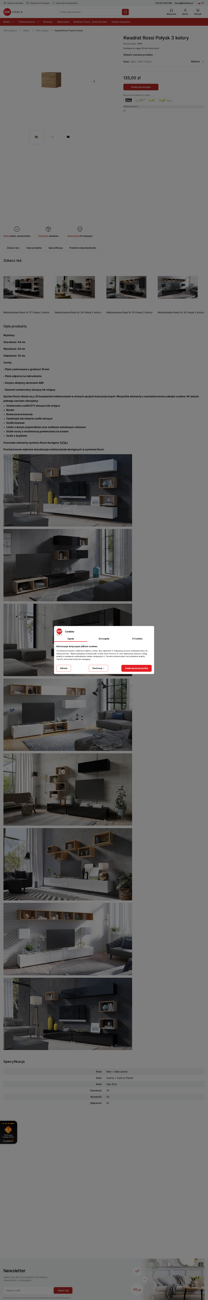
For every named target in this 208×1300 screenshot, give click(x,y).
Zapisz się (63, 1290)
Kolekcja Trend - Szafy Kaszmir (90, 22)
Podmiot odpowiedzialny (82, 247)
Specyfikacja (56, 247)
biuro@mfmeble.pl (184, 3)
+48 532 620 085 (163, 3)
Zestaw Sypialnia (121, 22)
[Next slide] (94, 81)
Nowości (48, 22)
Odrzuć (63, 668)
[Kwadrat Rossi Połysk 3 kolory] (51, 81)
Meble (7, 22)
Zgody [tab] (70, 638)
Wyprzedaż (63, 22)
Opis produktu (34, 247)
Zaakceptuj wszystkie (136, 668)
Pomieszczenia (27, 22)
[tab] (13, 247)
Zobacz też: (13, 247)
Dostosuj (97, 668)
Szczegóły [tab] (104, 638)
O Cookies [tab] (137, 638)
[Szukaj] (125, 12)
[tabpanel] (36, 137)
